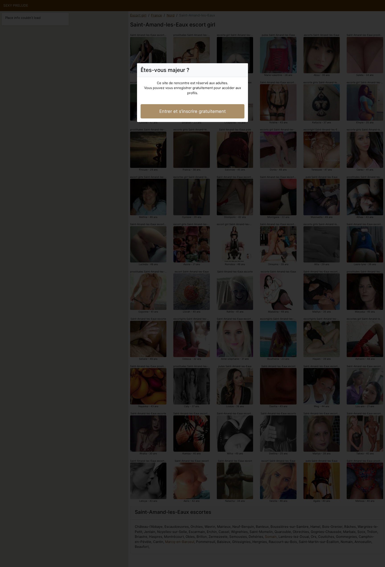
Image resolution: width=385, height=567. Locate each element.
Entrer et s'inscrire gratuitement (192, 111)
